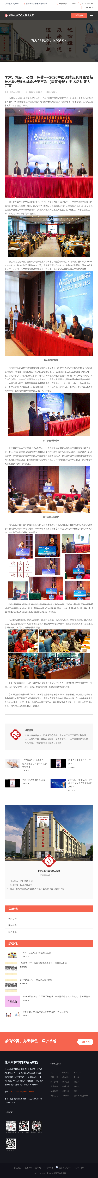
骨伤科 (76, 1077)
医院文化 (54, 1096)
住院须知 (65, 1091)
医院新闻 (12, 918)
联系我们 (54, 1086)
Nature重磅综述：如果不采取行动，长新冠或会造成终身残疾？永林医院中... (56, 996)
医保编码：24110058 (67, 4)
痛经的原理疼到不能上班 (33, 780)
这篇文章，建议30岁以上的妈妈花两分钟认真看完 (45, 1012)
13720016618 (87, 7)
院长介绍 (54, 1082)
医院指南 (65, 1073)
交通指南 (65, 1086)
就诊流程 (65, 1082)
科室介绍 (77, 1073)
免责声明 (28, 1168)
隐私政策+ (18, 1168)
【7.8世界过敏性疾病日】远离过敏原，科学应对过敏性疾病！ (34, 763)
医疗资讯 (12, 932)
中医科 (76, 1086)
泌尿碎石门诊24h (81, 1096)
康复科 (76, 1082)
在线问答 (65, 1096)
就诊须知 (65, 1077)
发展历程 (54, 1091)
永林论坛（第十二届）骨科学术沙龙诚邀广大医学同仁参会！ (80, 783)
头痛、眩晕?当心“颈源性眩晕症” (37, 953)
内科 (76, 1091)
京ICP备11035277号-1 (44, 1168)
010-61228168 (87, 4)
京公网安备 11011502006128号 (71, 1168)
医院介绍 (54, 1077)
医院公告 (12, 925)
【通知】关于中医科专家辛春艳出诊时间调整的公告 (43, 963)
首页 (52, 1073)
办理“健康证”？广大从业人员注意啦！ (37, 980)
